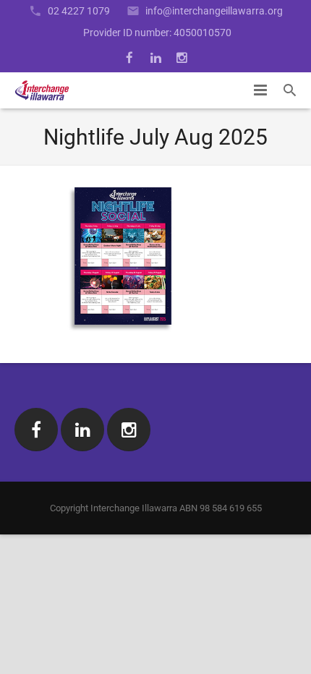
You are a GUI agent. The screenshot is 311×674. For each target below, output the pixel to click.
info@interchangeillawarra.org (214, 11)
